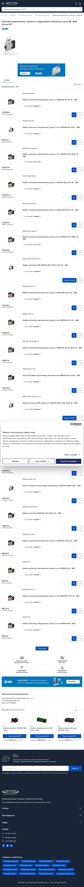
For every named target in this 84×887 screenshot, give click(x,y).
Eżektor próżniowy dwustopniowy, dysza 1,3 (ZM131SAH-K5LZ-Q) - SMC (50, 293)
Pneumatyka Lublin (10, 865)
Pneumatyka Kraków (45, 861)
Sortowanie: (77, 84)
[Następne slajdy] (80, 710)
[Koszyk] (80, 3)
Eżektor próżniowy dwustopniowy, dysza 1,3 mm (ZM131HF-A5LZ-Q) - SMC (51, 596)
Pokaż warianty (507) (69, 736)
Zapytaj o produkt (69, 280)
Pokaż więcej (42, 648)
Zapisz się (75, 768)
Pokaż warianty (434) (42, 736)
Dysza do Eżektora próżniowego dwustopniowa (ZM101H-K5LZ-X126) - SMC (51, 375)
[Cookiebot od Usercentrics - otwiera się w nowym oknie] (71, 424)
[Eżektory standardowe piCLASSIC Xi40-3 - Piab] (42, 719)
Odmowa (15, 461)
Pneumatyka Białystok (11, 861)
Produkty (7, 80)
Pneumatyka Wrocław (46, 873)
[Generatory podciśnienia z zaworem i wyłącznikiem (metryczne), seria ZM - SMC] (10, 44)
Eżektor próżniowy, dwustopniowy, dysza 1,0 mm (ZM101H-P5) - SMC (49, 568)
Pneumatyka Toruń (10, 873)
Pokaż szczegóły (70, 455)
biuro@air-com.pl (10, 837)
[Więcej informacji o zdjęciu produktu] (17, 53)
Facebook (3, 845)
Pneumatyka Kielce (63, 861)
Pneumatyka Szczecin (66, 869)
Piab (4, 726)
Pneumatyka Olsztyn (42, 865)
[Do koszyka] (74, 114)
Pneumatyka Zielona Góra (65, 873)
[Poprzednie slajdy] (71, 710)
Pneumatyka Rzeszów (28, 869)
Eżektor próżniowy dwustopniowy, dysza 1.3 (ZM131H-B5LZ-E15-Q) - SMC (51, 182)
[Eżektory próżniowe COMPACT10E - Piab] (14, 719)
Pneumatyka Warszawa (27, 873)
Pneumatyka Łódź (25, 865)
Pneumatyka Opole (59, 865)
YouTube (7, 845)
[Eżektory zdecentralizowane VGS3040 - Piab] (69, 719)
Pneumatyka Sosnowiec (46, 869)
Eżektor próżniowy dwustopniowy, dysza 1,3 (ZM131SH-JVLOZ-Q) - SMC (50, 541)
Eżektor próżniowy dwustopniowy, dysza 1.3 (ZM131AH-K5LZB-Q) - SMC (50, 100)
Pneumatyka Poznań (10, 869)
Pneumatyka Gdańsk (28, 861)
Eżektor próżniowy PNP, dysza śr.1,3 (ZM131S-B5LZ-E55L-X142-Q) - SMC (50, 403)
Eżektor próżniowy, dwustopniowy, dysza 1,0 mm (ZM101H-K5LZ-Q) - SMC (51, 320)
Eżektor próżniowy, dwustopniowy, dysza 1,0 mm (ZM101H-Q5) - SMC (49, 623)
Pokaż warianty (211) (14, 736)
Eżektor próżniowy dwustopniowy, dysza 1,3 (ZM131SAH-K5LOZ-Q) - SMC (51, 210)
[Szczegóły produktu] (80, 114)
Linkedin (11, 845)
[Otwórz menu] (3, 3)
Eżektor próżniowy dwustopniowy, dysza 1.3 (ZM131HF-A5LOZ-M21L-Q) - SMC (52, 348)
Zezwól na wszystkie (68, 461)
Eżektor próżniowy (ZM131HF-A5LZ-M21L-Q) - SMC (42, 513)
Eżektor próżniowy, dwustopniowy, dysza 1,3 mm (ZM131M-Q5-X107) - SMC (51, 127)
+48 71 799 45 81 (10, 841)
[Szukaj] (80, 9)
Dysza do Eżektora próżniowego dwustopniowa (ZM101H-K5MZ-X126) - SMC (52, 486)
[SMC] (5, 30)
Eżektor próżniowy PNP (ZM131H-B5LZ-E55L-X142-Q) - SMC (45, 265)
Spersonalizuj (41, 461)
